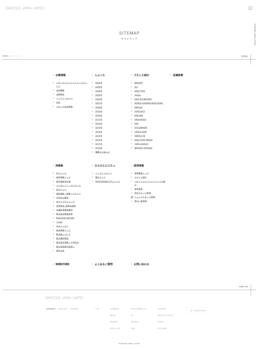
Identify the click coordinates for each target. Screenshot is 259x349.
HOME (5, 56)
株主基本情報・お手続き (67, 242)
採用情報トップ (141, 173)
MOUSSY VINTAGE (143, 148)
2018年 (99, 115)
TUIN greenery (141, 144)
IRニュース (61, 173)
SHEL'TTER (139, 91)
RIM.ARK (138, 115)
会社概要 (60, 90)
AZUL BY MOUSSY (143, 99)
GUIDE (161, 322)
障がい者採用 (140, 201)
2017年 (99, 119)
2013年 (99, 136)
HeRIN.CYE (139, 136)
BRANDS (114, 322)
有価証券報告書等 (64, 210)
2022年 (99, 99)
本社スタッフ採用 (142, 193)
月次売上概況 (62, 198)
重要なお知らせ (102, 152)
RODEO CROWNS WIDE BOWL (148, 103)
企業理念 (60, 94)
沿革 (58, 102)
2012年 (99, 140)
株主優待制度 (62, 238)
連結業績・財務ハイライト (68, 194)
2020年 (99, 107)
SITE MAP (162, 328)
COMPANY (114, 309)
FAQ (133, 328)
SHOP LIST (115, 328)
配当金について (63, 234)
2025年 (99, 87)
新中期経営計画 (63, 181)
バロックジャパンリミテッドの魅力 (150, 183)
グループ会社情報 (64, 107)
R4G (136, 123)
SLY (136, 87)
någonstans (140, 119)
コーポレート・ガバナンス (68, 185)
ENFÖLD (138, 107)
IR (132, 315)
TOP (97, 309)
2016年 (99, 123)
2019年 (99, 111)
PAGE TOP (243, 287)
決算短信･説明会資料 (66, 206)
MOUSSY (138, 83)
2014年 (99, 132)
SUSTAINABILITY (139, 309)
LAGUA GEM (140, 132)
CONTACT (162, 309)
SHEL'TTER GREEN (143, 140)
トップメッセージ (64, 98)
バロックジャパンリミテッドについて (71, 84)
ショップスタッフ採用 (144, 197)
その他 (59, 222)
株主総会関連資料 (64, 214)
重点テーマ (100, 177)
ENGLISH (63, 309)
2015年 (99, 127)
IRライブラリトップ (65, 202)
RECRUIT (135, 322)
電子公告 (60, 251)
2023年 (99, 95)
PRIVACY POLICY (165, 315)
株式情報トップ (63, 230)
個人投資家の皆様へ (65, 247)
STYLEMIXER (140, 127)
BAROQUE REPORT (65, 218)
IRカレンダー (62, 226)
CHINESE (74, 309)
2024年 (99, 91)
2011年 (99, 144)
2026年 (99, 83)
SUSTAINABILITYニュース (107, 181)
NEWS (113, 315)
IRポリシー (61, 190)
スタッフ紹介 (140, 177)
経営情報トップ (63, 177)
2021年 (99, 103)
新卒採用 (138, 189)
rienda (137, 95)
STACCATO (139, 111)
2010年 (99, 148)
